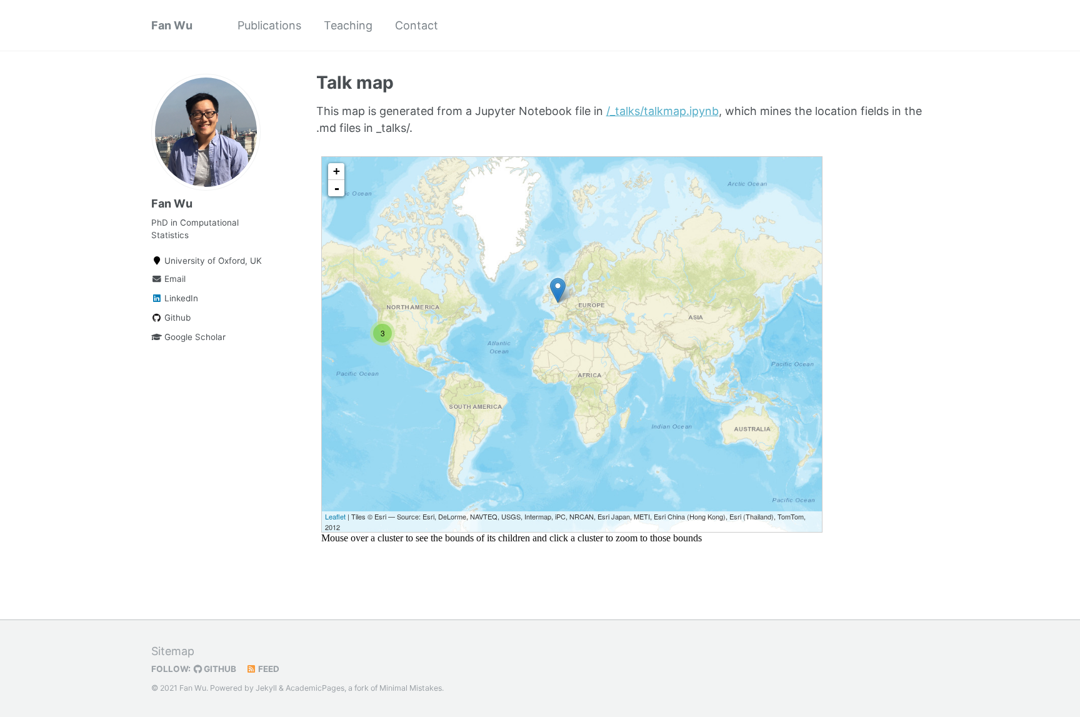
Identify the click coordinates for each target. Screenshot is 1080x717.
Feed (267, 669)
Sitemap (172, 651)
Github (176, 318)
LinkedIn (180, 298)
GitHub (219, 669)
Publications (269, 25)
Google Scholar (194, 337)
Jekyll (266, 688)
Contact (416, 25)
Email (174, 279)
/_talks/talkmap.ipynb (662, 111)
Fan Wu (171, 25)
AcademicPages (315, 688)
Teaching (348, 25)
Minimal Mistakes (410, 688)
